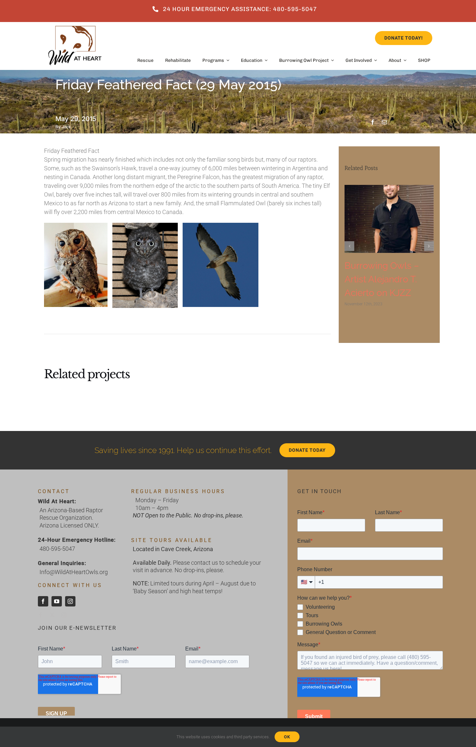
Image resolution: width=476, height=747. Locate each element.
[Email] (384, 122)
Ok (287, 736)
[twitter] (52, 614)
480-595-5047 (57, 548)
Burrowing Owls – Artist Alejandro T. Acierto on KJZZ (382, 279)
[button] (349, 246)
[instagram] (70, 601)
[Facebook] (373, 122)
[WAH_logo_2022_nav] (75, 24)
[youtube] (56, 601)
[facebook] (43, 601)
